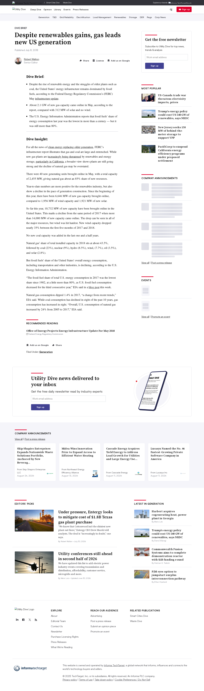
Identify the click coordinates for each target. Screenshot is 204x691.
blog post (94, 287)
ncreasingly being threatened (64, 156)
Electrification (83, 17)
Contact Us (57, 626)
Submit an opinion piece (103, 626)
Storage (133, 17)
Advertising (96, 615)
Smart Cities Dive (52, 2)
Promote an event (160, 316)
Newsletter (56, 631)
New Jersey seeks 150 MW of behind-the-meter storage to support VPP (172, 133)
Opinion (48, 9)
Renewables (120, 17)
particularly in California (50, 161)
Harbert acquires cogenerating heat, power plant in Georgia (169, 514)
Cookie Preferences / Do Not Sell (132, 679)
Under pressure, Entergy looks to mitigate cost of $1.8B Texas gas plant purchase (85, 517)
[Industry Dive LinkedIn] (17, 620)
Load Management (102, 17)
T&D (54, 17)
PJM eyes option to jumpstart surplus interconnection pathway (169, 575)
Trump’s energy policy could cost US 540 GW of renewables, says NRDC (173, 115)
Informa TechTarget (114, 665)
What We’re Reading (61, 647)
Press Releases (81, 9)
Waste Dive (67, 2)
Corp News (160, 17)
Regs (149, 17)
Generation (43, 17)
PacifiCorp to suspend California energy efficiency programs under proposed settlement (173, 153)
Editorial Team (58, 621)
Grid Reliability (67, 17)
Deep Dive (35, 9)
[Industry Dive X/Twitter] (29, 620)
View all (145, 262)
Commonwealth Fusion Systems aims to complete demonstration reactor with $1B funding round (169, 554)
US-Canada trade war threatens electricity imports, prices (172, 98)
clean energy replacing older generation (70, 147)
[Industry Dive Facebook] (23, 620)
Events (67, 9)
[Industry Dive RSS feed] (36, 620)
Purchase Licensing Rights (65, 636)
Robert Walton (31, 59)
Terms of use (86, 679)
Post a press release (161, 262)
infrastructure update (46, 98)
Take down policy (104, 679)
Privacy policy (70, 679)
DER (142, 17)
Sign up (186, 9)
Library (57, 9)
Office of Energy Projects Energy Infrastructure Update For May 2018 (70, 331)
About (54, 615)
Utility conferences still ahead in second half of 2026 (85, 556)
